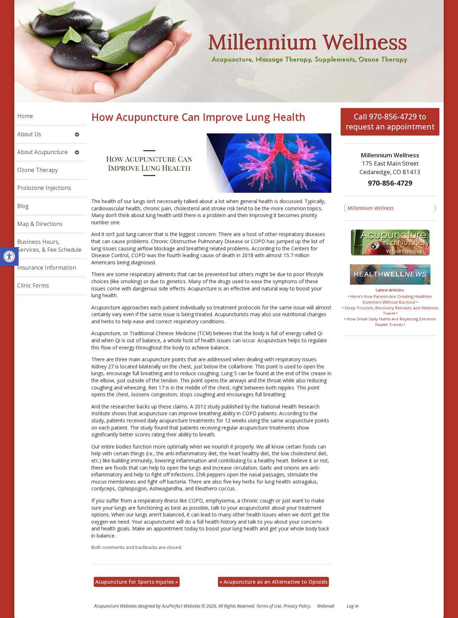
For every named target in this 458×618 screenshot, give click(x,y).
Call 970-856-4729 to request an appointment (390, 122)
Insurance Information (46, 267)
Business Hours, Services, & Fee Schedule (49, 246)
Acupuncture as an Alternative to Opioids (273, 581)
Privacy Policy (296, 606)
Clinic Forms (33, 285)
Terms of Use (268, 606)
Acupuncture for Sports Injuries (136, 581)
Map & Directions (40, 224)
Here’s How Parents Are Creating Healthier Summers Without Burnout (391, 299)
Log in (353, 606)
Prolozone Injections (44, 188)
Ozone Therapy (37, 170)
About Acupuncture (42, 152)
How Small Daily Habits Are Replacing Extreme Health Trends (391, 321)
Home (25, 116)
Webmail (325, 606)
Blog (23, 206)
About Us (29, 134)
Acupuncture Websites (115, 606)
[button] (9, 256)
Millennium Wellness (370, 208)
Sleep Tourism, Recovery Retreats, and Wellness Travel (391, 310)
